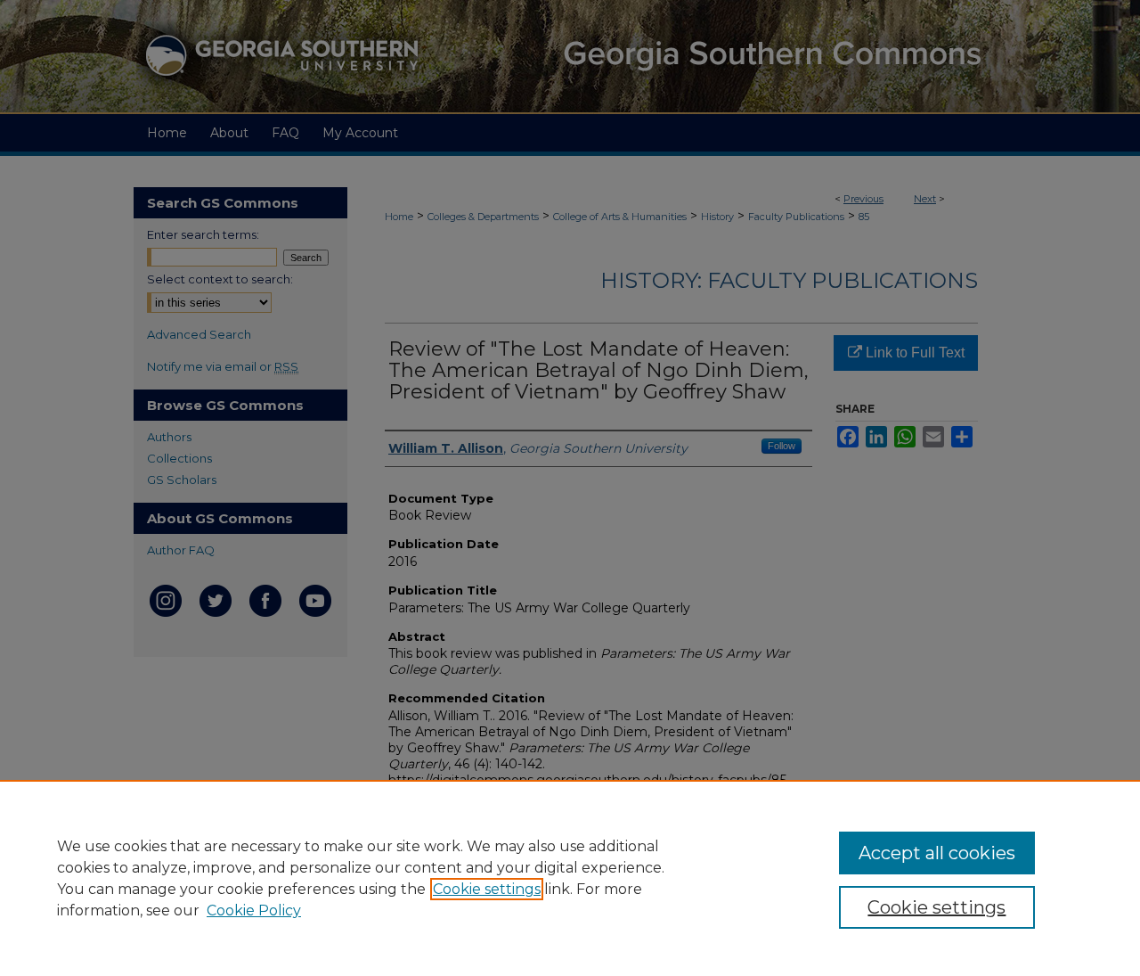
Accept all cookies (937, 853)
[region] (570, 878)
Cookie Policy (254, 910)
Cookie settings (487, 889)
